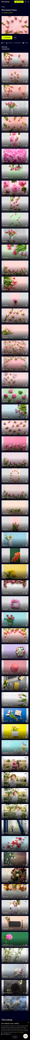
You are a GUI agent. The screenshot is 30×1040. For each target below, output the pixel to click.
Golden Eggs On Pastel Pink (9, 433)
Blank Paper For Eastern (8, 65)
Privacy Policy (16, 1030)
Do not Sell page (20, 1032)
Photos (3, 7)
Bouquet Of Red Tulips (8, 417)
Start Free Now (19, 1)
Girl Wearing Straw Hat (8, 785)
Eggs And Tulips (6, 97)
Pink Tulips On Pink (7, 273)
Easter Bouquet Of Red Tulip (9, 113)
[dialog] (15, 1030)
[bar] (28, 2)
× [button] (28, 1022)
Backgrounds (5, 49)
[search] (25, 2)
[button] (15, 1034)
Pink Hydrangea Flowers (8, 609)
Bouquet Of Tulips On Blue (8, 625)
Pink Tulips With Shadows (8, 209)
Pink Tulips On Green (7, 257)
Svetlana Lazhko (8, 12)
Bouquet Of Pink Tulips (8, 289)
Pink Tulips (5, 129)
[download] (26, 66)
